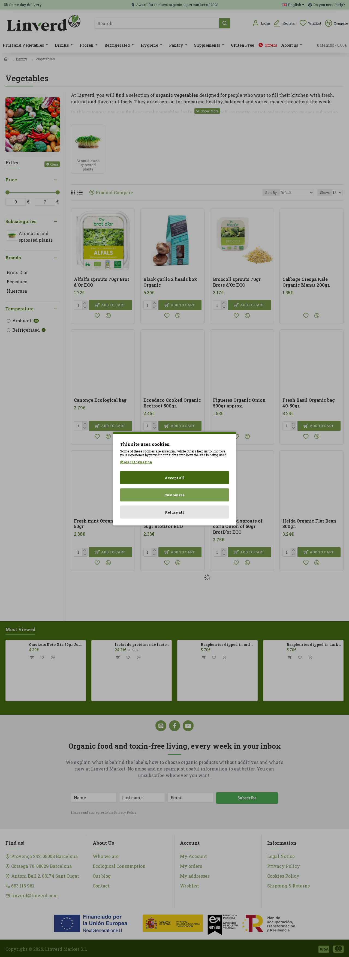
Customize (174, 494)
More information (136, 462)
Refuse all (174, 511)
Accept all (175, 477)
